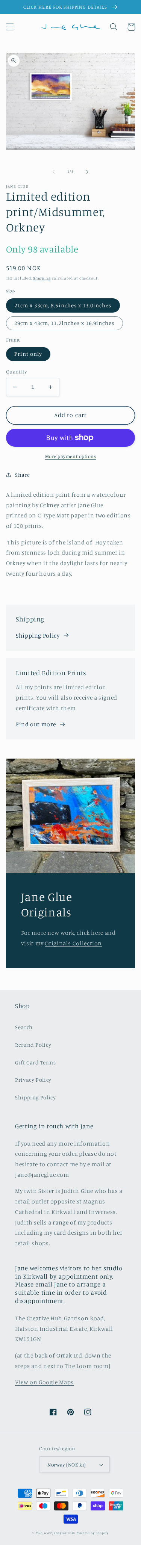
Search (24, 1027)
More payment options (70, 456)
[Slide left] (53, 171)
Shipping (42, 278)
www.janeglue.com (59, 1533)
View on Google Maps (44, 1382)
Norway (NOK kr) (66, 1465)
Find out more (36, 724)
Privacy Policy (33, 1079)
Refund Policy (33, 1045)
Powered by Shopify (92, 1533)
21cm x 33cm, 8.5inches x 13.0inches (63, 305)
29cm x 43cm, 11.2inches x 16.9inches (64, 323)
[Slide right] (87, 171)
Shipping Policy (37, 635)
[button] (9, 27)
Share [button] (22, 475)
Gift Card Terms (35, 1062)
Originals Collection (73, 943)
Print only (28, 354)
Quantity (16, 372)
